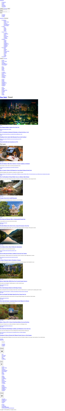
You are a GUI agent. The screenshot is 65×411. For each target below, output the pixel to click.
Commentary (6, 33)
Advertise (3, 401)
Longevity (3, 386)
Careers (3, 405)
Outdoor (5, 52)
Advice (5, 40)
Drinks (3, 60)
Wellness (3, 4)
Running (5, 46)
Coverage (3, 356)
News (5, 34)
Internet (3, 70)
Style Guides (6, 36)
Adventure (5, 23)
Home (5, 50)
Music (5, 30)
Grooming (5, 38)
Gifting (5, 55)
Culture (3, 3)
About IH (3, 398)
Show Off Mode (6, 24)
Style (5, 48)
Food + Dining (6, 21)
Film (5, 27)
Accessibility (4, 406)
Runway (5, 35)
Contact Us (4, 400)
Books (5, 28)
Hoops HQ (4, 6)
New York (3, 97)
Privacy (3, 404)
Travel (5, 22)
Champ (3, 358)
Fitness (5, 41)
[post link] (11, 160)
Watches (5, 37)
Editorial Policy (4, 399)
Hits (2, 354)
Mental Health (6, 43)
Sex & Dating (6, 25)
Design (5, 29)
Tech (3, 92)
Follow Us (1, 8)
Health (3, 81)
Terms (3, 402)
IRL (2, 357)
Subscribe (5, 8)
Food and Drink (6, 51)
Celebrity (5, 32)
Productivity (6, 45)
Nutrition (5, 44)
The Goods (4, 5)
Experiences (4, 2)
